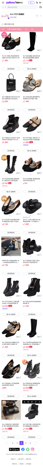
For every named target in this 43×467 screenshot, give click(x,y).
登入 (31, 3)
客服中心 (13, 459)
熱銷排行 (33, 29)
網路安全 (14, 464)
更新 (35, 454)
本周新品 (27, 29)
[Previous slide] (2, 41)
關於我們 (21, 459)
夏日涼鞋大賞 (9, 24)
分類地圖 (28, 464)
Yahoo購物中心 (14, 2)
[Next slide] (19, 41)
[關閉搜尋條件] (6, 7)
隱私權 (22, 464)
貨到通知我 (10, 69)
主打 (3, 29)
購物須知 (28, 459)
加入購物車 (32, 69)
